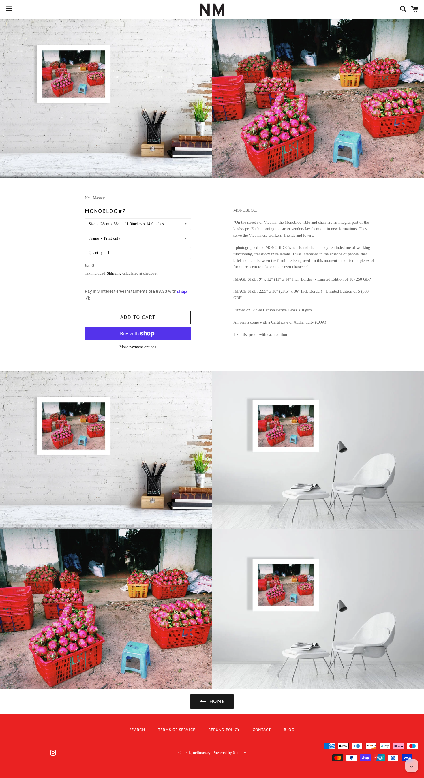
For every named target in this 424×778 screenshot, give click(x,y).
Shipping (114, 273)
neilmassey (201, 753)
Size (92, 224)
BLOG (289, 730)
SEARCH (137, 730)
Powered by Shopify (229, 753)
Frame (94, 238)
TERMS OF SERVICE (177, 730)
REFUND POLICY (224, 730)
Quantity (96, 253)
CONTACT (262, 730)
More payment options (137, 347)
